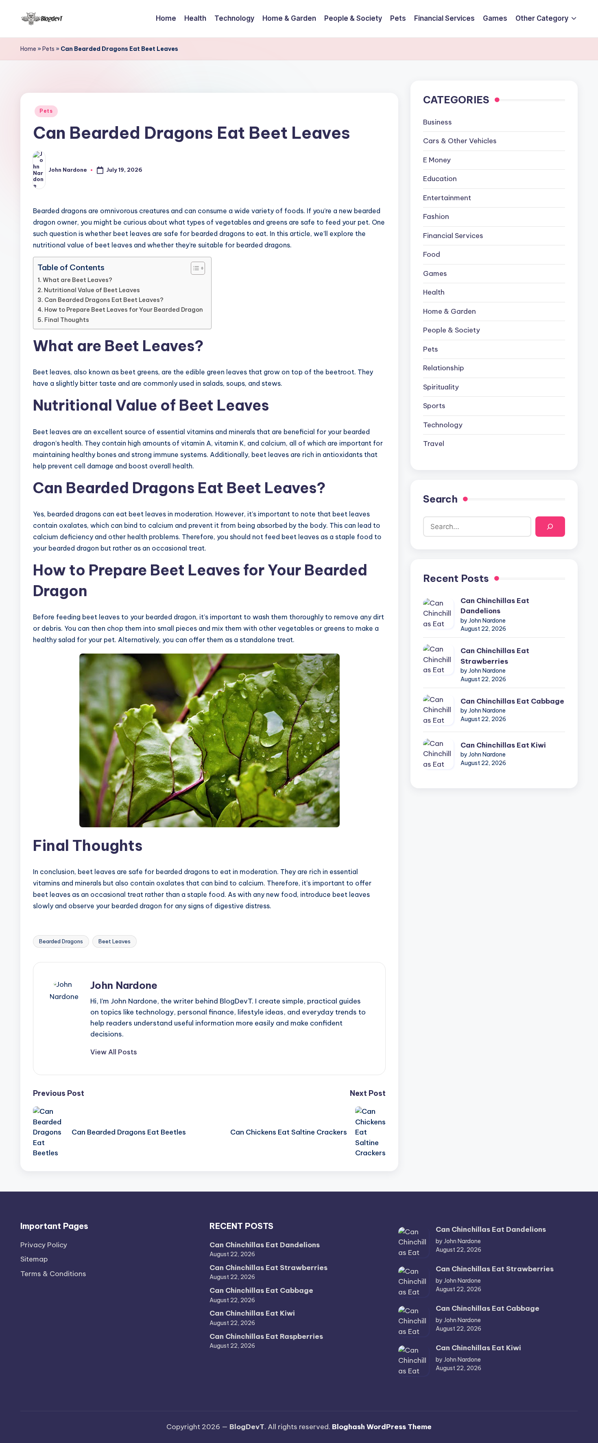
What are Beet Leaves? (77, 280)
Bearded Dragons (61, 941)
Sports (434, 406)
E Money (437, 159)
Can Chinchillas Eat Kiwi (503, 745)
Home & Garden (449, 311)
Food (431, 254)
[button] (113, 1052)
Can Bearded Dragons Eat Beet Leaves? (104, 300)
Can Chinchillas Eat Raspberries (266, 1336)
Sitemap (34, 1259)
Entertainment (447, 197)
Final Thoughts (66, 320)
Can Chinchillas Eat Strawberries (495, 656)
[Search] (550, 526)
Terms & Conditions (53, 1273)
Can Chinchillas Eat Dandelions (495, 606)
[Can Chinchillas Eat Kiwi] (438, 754)
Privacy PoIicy (43, 1244)
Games (435, 273)
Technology (443, 424)
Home (28, 48)
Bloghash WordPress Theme (382, 1426)
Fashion (436, 216)
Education (440, 179)
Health (434, 292)
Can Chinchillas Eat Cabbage (512, 701)
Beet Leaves (114, 941)
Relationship (443, 368)
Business (437, 122)
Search (440, 499)
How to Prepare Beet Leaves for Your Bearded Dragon (123, 309)
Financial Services (453, 235)
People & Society (451, 330)
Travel (433, 443)
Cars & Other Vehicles (460, 141)
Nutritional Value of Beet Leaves (92, 290)
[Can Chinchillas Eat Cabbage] (438, 710)
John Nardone (123, 985)
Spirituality (441, 387)
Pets (48, 48)
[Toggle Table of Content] (194, 268)
